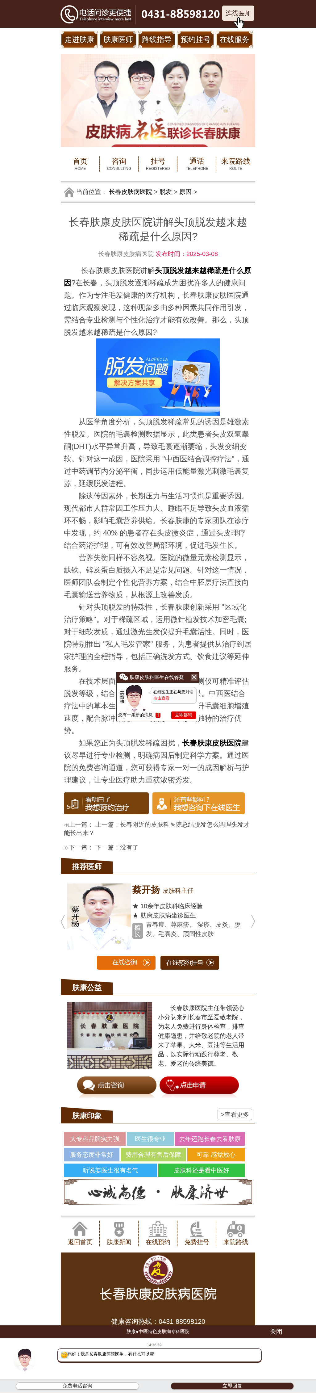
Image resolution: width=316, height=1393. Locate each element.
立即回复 (232, 1385)
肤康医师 (118, 39)
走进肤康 (79, 39)
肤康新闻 (119, 1242)
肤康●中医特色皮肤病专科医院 (158, 1331)
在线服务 (234, 39)
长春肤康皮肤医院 (212, 743)
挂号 (158, 164)
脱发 (166, 191)
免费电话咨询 (77, 1385)
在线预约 (158, 1242)
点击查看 (161, 698)
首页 (80, 164)
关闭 (276, 1331)
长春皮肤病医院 (130, 191)
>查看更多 (235, 1114)
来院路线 (236, 164)
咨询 (119, 164)
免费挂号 (197, 1242)
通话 (197, 164)
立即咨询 (183, 714)
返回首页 (80, 1242)
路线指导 (157, 39)
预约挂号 (195, 39)
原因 (185, 191)
